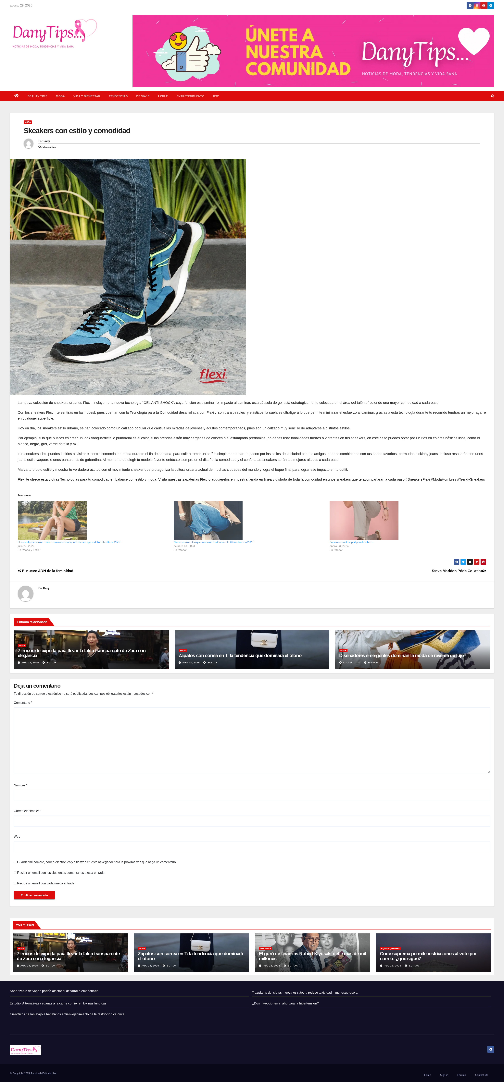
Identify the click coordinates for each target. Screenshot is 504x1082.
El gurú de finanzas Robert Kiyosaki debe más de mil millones (312, 956)
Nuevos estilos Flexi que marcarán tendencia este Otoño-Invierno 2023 (213, 542)
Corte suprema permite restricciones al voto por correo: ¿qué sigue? (428, 956)
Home (427, 1075)
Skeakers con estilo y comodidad (77, 131)
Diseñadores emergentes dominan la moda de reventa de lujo (401, 655)
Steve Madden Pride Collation (457, 571)
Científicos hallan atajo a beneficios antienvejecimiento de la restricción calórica (67, 1014)
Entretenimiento (191, 96)
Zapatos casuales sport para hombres (351, 542)
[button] (492, 96)
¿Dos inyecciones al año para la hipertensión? (285, 1003)
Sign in (444, 1075)
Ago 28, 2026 (30, 662)
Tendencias (118, 96)
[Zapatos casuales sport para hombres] (406, 520)
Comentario (23, 702)
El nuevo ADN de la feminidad (47, 571)
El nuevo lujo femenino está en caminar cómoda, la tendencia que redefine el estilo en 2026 (69, 542)
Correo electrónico (28, 811)
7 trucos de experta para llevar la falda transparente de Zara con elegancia (82, 653)
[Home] (16, 96)
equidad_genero (390, 948)
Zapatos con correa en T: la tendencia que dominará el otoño (240, 655)
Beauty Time (37, 96)
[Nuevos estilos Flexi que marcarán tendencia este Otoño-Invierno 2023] (250, 520)
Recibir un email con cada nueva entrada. (46, 883)
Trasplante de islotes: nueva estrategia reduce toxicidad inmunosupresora (305, 992)
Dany (47, 140)
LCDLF (163, 96)
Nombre (20, 785)
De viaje (142, 96)
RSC (216, 96)
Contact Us (481, 1075)
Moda (60, 96)
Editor (51, 662)
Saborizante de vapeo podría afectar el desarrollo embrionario (54, 991)
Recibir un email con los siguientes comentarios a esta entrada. (61, 872)
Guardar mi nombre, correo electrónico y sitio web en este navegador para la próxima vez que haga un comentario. (97, 862)
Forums (461, 1075)
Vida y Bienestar (86, 96)
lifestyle (265, 948)
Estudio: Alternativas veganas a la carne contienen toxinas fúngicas (58, 1003)
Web (17, 836)
